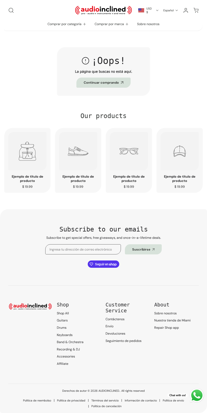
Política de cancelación (106, 406)
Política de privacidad (71, 400)
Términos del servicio (105, 400)
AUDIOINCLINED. (109, 391)
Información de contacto (141, 400)
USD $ (149, 10)
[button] (67, 24)
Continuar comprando (101, 82)
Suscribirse (141, 249)
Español (168, 10)
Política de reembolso (37, 400)
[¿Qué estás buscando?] (11, 10)
